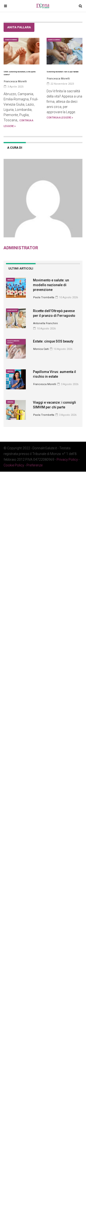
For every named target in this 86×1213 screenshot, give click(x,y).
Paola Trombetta (43, 297)
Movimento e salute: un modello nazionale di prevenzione (51, 285)
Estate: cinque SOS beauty (53, 341)
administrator (21, 247)
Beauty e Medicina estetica (13, 341)
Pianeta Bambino (11, 39)
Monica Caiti (41, 349)
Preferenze (35, 465)
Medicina (10, 279)
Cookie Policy (14, 465)
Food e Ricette (12, 310)
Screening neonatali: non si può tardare (63, 72)
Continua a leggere (59, 117)
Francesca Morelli (44, 384)
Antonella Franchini (45, 323)
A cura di (14, 147)
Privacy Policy (67, 459)
